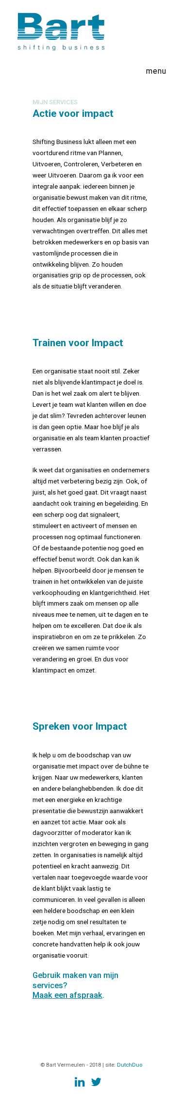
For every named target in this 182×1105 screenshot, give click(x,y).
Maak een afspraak (67, 995)
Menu (156, 71)
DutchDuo (129, 1065)
